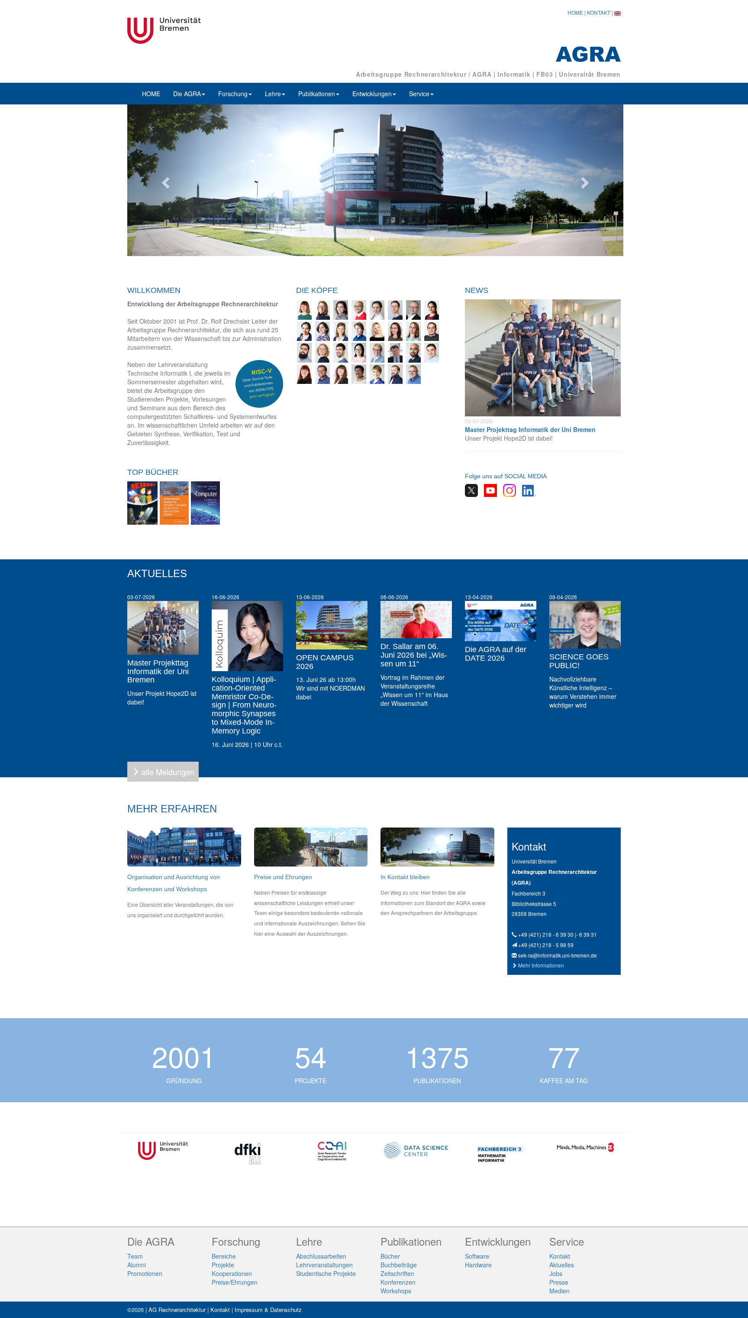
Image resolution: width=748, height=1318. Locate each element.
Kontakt (559, 1256)
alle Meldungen (168, 771)
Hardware (478, 1264)
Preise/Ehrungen (235, 1282)
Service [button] (419, 93)
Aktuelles (561, 1264)
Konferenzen (398, 1282)
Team (135, 1256)
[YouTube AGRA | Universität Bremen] (488, 489)
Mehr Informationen (541, 965)
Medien (559, 1290)
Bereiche (224, 1256)
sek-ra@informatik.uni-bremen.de (557, 955)
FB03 (544, 74)
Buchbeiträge (398, 1264)
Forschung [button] (233, 93)
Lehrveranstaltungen (324, 1264)
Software (477, 1256)
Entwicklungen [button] (372, 93)
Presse (558, 1282)
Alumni (136, 1264)
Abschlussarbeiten (321, 1256)
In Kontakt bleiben (405, 876)
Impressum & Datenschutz (268, 1309)
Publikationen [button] (316, 93)
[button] (164, 180)
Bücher (390, 1256)
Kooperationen (232, 1273)
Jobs (555, 1273)
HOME (575, 12)
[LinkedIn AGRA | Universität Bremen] (527, 489)
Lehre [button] (273, 93)
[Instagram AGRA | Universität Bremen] (507, 489)
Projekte (223, 1264)
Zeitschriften (397, 1273)
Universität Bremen (590, 74)
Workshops (395, 1290)
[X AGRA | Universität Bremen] (471, 489)
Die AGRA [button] (187, 93)
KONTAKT (598, 12)
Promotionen (144, 1273)
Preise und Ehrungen (283, 876)
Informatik (513, 74)
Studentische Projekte (326, 1273)
